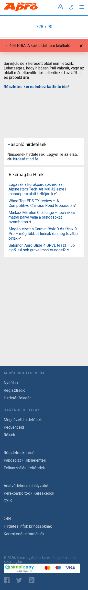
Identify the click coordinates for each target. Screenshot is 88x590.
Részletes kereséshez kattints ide (36, 86)
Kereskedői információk (24, 534)
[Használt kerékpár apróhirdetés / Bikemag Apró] (21, 10)
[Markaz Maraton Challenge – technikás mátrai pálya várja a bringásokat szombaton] (30, 222)
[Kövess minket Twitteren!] (19, 580)
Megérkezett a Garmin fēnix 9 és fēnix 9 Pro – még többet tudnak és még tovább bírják (43, 234)
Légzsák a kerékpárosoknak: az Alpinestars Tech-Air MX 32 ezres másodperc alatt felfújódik (37, 189)
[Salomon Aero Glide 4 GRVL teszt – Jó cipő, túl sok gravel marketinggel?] (68, 250)
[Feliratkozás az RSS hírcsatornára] (33, 580)
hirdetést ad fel (26, 159)
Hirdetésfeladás (18, 398)
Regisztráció (14, 390)
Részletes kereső (19, 452)
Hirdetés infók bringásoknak (28, 526)
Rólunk (9, 435)
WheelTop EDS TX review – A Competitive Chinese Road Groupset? (41, 203)
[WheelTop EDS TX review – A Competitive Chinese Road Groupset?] (75, 205)
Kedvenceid (14, 427)
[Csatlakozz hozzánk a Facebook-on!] (7, 580)
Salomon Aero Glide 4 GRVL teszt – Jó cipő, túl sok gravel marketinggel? (42, 247)
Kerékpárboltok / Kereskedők (29, 493)
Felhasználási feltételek (24, 468)
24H (7, 518)
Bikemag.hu (13, 562)
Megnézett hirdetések (23, 419)
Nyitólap (11, 382)
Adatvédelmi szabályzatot (26, 485)
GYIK (8, 501)
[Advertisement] (44, 110)
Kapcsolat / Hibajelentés (25, 460)
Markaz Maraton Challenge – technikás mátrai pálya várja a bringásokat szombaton (42, 217)
